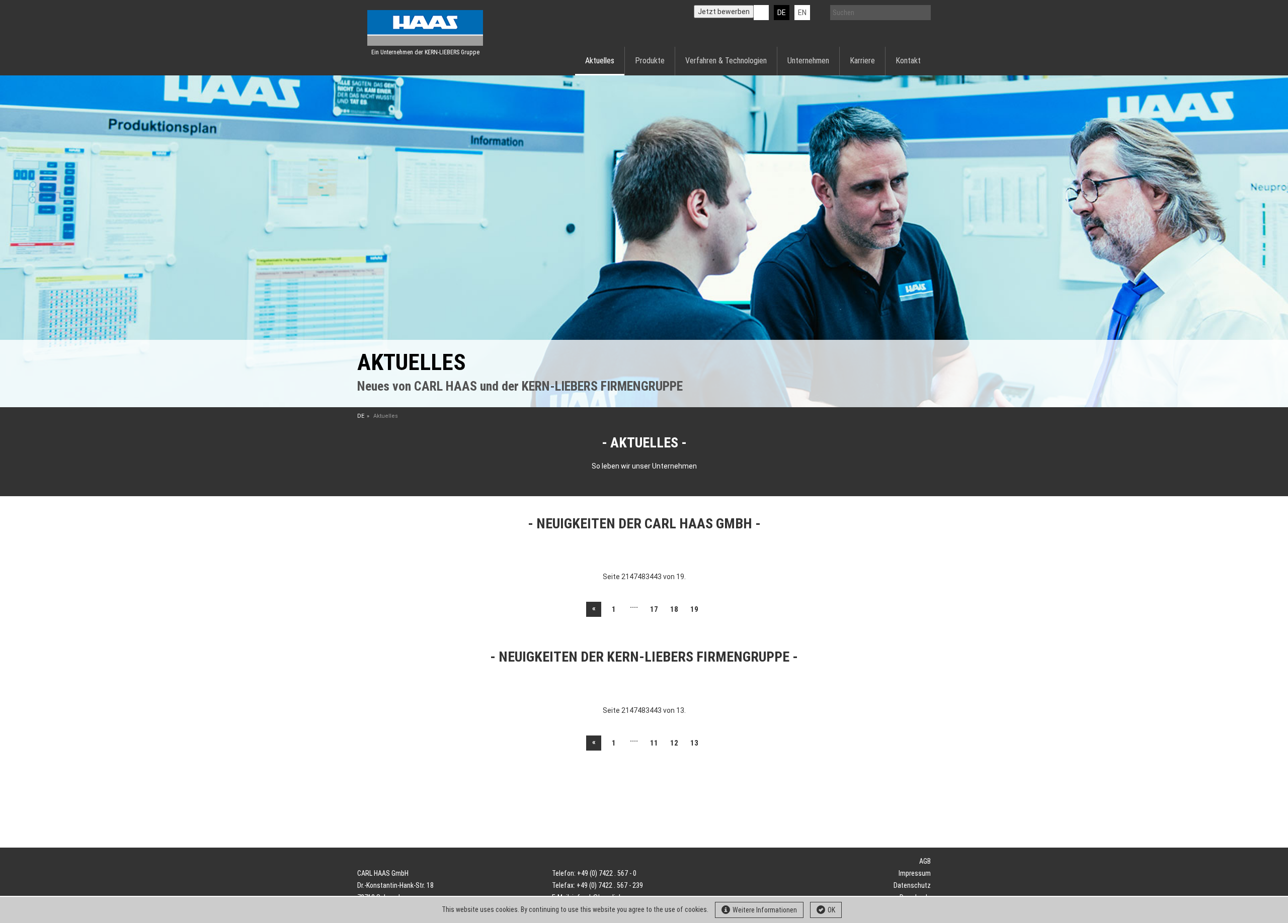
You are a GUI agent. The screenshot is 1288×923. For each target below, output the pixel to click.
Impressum (915, 873)
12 (674, 743)
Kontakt (908, 60)
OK (831, 910)
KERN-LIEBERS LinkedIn (761, 12)
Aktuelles (599, 60)
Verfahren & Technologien (726, 60)
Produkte (650, 60)
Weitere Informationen (765, 910)
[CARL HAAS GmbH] (425, 28)
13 (694, 743)
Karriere (862, 60)
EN (802, 13)
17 (654, 609)
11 (654, 743)
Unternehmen (808, 60)
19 (694, 609)
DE (781, 13)
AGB (925, 861)
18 (674, 609)
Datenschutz (912, 885)
